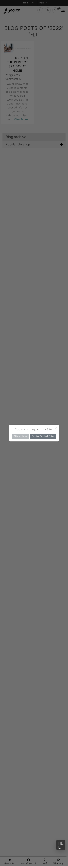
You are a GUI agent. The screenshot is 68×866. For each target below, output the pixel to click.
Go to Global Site (43, 436)
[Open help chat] (60, 845)
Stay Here (20, 436)
